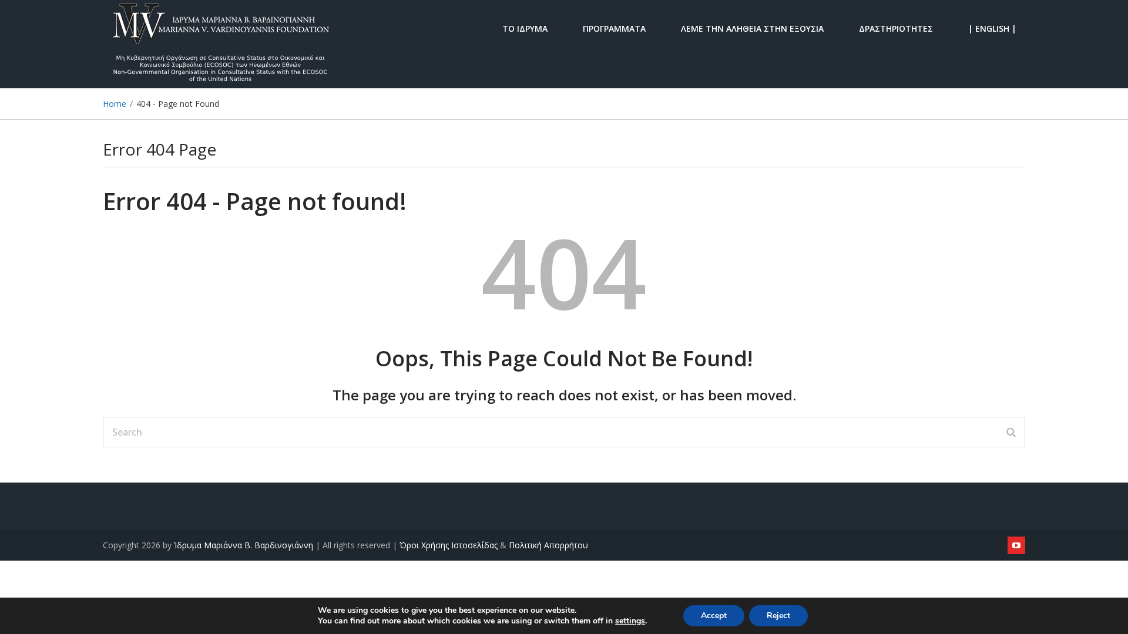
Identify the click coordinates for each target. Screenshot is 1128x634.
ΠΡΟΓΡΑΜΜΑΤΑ (614, 27)
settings (630, 621)
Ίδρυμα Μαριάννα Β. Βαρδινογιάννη (243, 545)
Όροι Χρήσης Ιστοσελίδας (449, 545)
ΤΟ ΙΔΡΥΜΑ (525, 27)
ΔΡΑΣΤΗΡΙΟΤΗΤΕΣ (896, 27)
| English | (992, 27)
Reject (778, 615)
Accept (714, 615)
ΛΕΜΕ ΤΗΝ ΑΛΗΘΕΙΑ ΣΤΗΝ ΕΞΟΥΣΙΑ (752, 27)
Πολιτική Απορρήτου (548, 545)
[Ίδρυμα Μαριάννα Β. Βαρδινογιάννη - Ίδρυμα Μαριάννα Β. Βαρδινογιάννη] (220, 28)
